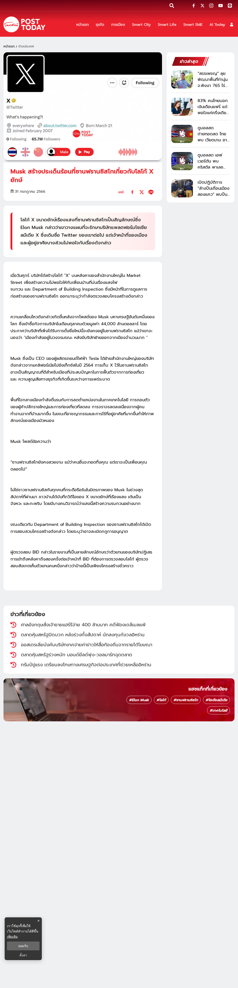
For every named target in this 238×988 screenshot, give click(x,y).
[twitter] (142, 192)
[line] (151, 192)
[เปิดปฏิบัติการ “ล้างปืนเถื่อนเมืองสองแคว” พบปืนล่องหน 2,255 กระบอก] (182, 188)
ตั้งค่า (23, 955)
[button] (232, 24)
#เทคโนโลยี (218, 710)
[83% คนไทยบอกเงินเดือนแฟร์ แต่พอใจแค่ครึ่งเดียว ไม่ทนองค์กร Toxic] (182, 107)
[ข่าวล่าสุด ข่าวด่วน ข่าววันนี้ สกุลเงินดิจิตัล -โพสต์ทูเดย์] (24, 24)
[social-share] (193, 5)
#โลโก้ (161, 700)
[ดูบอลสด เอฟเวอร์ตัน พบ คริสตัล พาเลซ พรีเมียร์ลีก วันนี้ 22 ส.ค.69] (182, 161)
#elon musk (139, 700)
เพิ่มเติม (12, 936)
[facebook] (132, 192)
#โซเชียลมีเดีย (216, 700)
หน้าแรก (9, 46)
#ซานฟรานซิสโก (185, 700)
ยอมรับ (23, 946)
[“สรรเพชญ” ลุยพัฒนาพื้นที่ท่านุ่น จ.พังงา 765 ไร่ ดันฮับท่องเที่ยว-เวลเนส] (182, 79)
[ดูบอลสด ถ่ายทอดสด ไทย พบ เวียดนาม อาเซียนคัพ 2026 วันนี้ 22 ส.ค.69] (182, 134)
